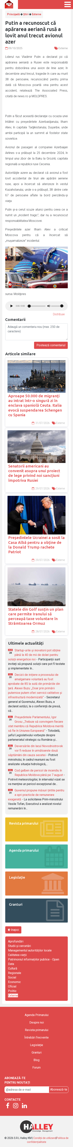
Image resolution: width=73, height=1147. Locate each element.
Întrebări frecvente (36, 1037)
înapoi (14, 930)
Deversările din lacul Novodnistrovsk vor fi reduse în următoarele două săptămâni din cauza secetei (35, 750)
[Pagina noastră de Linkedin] (24, 1106)
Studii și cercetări (19, 946)
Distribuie (59, 314)
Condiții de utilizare (44, 1137)
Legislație (36, 1045)
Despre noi (36, 1022)
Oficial (12, 986)
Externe (36, 14)
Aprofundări (15, 941)
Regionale (14, 973)
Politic (12, 991)
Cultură (12, 968)
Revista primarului (36, 1030)
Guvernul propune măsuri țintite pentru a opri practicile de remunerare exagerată (36, 795)
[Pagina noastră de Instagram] (16, 1106)
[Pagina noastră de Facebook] (7, 1106)
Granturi (37, 1052)
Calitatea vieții (17, 955)
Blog (36, 1060)
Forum (36, 1067)
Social (12, 977)
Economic (14, 982)
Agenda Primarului (36, 1015)
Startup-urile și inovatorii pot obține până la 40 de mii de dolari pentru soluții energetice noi (34, 655)
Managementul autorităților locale (30, 950)
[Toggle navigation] (63, 4)
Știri (25, 14)
